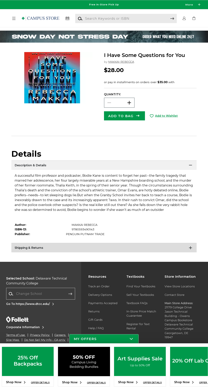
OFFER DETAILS (40, 382)
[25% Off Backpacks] (28, 373)
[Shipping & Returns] (104, 247)
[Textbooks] (67, 18)
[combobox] (40, 294)
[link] (194, 18)
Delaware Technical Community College (36, 280)
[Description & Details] (104, 164)
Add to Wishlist (166, 115)
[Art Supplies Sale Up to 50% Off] (140, 373)
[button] (104, 4)
